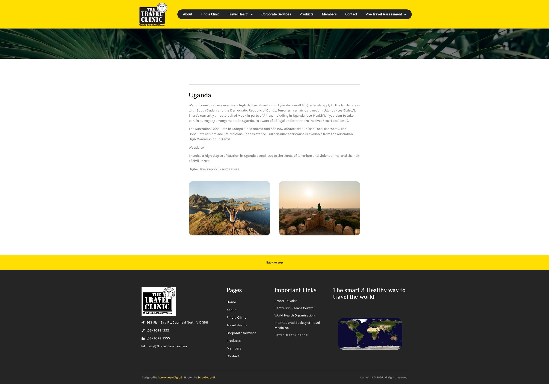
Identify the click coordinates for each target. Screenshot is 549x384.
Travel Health (238, 14)
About (187, 14)
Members (329, 14)
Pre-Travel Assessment (384, 14)
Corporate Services (276, 14)
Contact (351, 14)
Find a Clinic (210, 14)
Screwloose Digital (170, 377)
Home (231, 302)
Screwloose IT (206, 377)
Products (306, 14)
